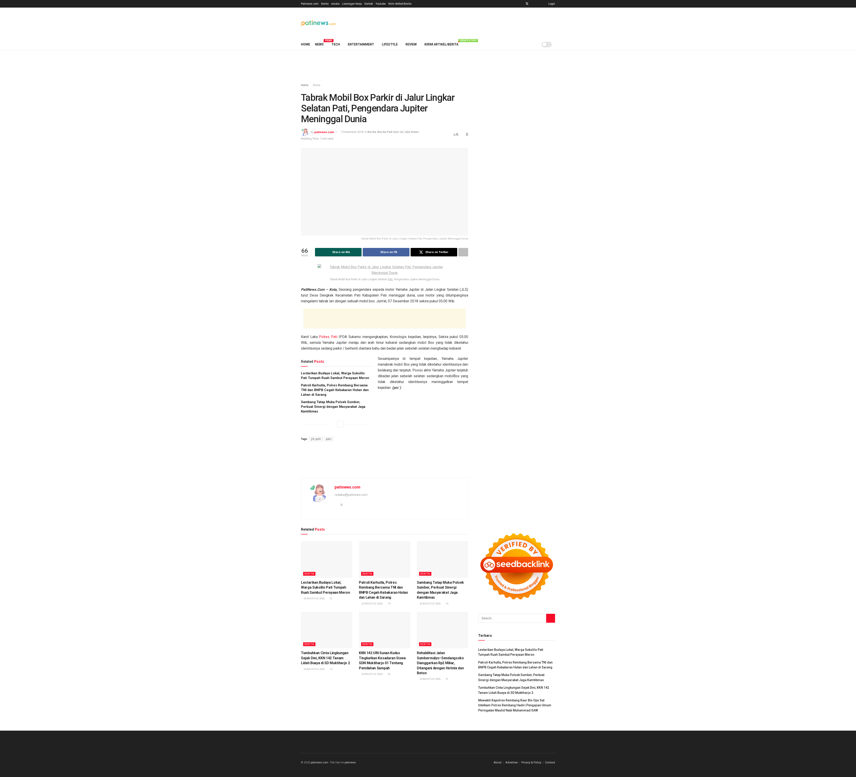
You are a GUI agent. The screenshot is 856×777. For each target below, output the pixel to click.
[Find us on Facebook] (521, 4)
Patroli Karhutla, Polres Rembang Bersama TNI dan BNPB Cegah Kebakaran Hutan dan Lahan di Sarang (335, 390)
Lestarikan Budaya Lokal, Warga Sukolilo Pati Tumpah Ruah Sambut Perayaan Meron (325, 587)
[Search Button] (553, 44)
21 (446, 679)
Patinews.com (310, 3)
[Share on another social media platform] (463, 252)
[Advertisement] (474, 22)
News (321, 43)
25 (388, 674)
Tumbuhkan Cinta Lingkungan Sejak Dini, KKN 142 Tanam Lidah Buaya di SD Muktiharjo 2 (325, 658)
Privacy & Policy (531, 762)
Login (551, 3)
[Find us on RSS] (544, 4)
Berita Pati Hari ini (390, 132)
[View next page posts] (340, 424)
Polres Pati (328, 337)
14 (446, 603)
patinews (350, 762)
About (498, 762)
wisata (335, 3)
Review (411, 44)
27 (330, 598)
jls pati (316, 439)
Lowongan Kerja (352, 3)
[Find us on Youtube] (538, 4)
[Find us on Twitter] (527, 4)
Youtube (381, 3)
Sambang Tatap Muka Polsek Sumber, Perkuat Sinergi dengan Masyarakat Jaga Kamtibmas (333, 406)
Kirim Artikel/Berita (400, 3)
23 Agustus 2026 (429, 679)
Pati (390, 279)
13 (330, 669)
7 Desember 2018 (352, 132)
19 (388, 603)
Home (305, 44)
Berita (325, 3)
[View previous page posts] (332, 424)
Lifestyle (390, 44)
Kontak (368, 3)
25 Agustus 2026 (314, 598)
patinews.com (324, 132)
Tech (335, 44)
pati (328, 439)
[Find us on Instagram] (533, 4)
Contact (550, 762)
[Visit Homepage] (318, 23)
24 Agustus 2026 (372, 674)
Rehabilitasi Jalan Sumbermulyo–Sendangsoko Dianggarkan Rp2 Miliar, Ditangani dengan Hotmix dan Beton (440, 663)
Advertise (511, 762)
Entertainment (361, 44)
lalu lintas (412, 132)
